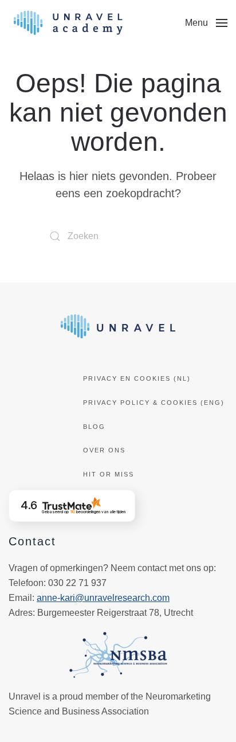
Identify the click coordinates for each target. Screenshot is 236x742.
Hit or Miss (108, 474)
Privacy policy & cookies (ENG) (154, 402)
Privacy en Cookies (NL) (137, 378)
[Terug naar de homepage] (68, 23)
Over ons (104, 450)
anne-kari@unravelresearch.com (103, 598)
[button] (206, 23)
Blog (94, 426)
